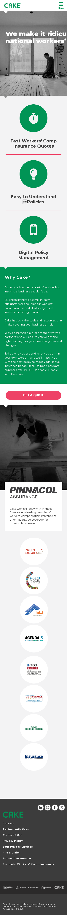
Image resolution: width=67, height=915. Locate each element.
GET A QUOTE (33, 395)
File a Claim (11, 852)
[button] (61, 5)
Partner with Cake (16, 829)
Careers (8, 823)
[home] (12, 5)
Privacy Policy (13, 840)
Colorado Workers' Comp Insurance (28, 864)
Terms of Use (12, 835)
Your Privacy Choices (18, 846)
